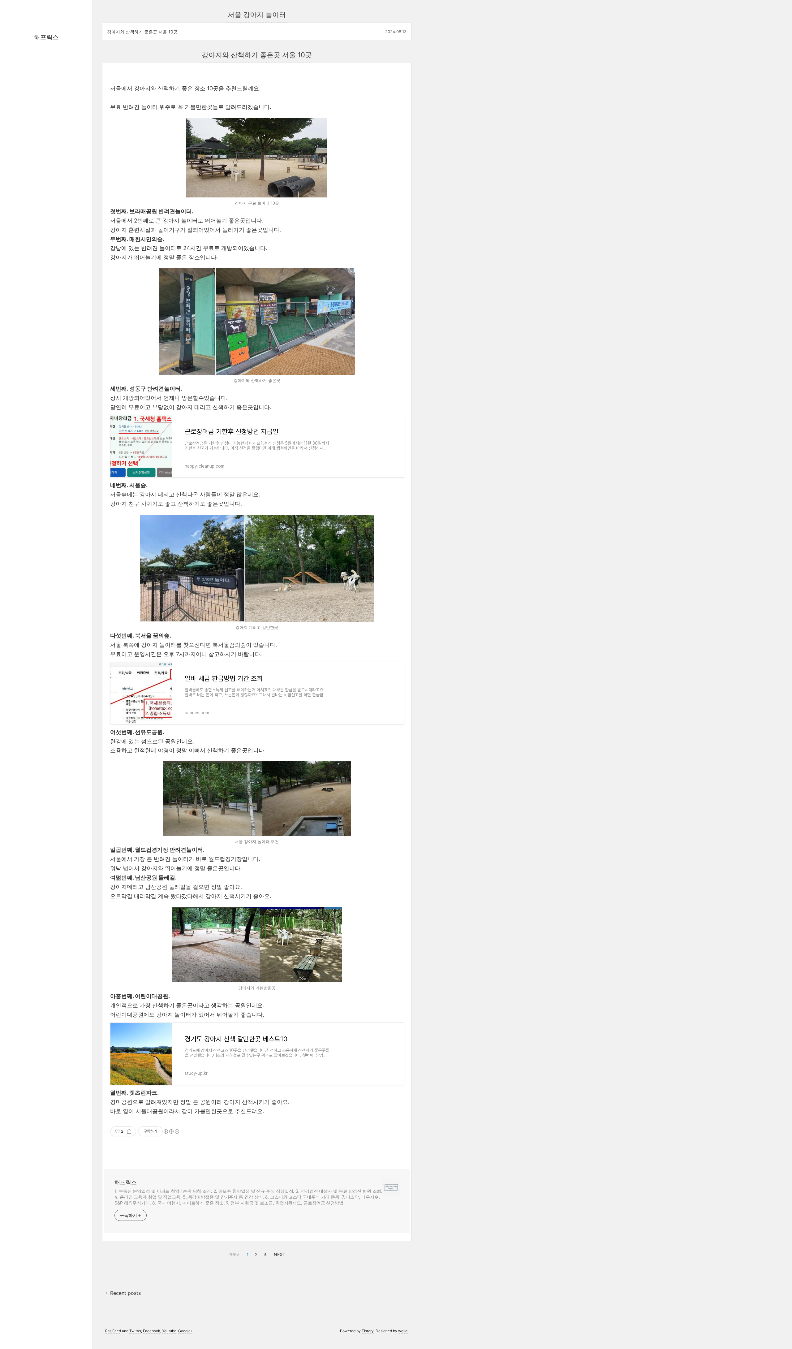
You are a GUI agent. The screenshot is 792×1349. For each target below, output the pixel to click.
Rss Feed (113, 1331)
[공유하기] (129, 1131)
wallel (403, 1331)
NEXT (278, 1253)
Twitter (135, 1331)
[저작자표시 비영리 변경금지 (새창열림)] (171, 1131)
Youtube (169, 1331)
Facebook (151, 1331)
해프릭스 (46, 37)
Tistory (368, 1331)
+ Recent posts (123, 1293)
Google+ (185, 1331)
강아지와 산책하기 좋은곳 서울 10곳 (142, 31)
